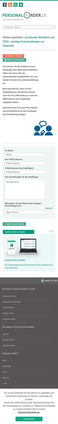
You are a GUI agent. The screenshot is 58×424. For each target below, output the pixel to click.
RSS (4, 361)
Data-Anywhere (8, 307)
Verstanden (29, 419)
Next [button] (53, 231)
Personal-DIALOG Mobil (15, 260)
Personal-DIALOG (9, 296)
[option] (29, 252)
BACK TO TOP (51, 281)
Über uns (6, 378)
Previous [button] (50, 231)
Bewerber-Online (9, 319)
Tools (5, 372)
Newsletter (7, 366)
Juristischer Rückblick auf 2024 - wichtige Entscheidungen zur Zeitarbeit (28, 41)
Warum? (49, 208)
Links (5, 384)
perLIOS (6, 334)
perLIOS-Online (8, 340)
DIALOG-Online (8, 313)
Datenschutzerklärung (29, 412)
